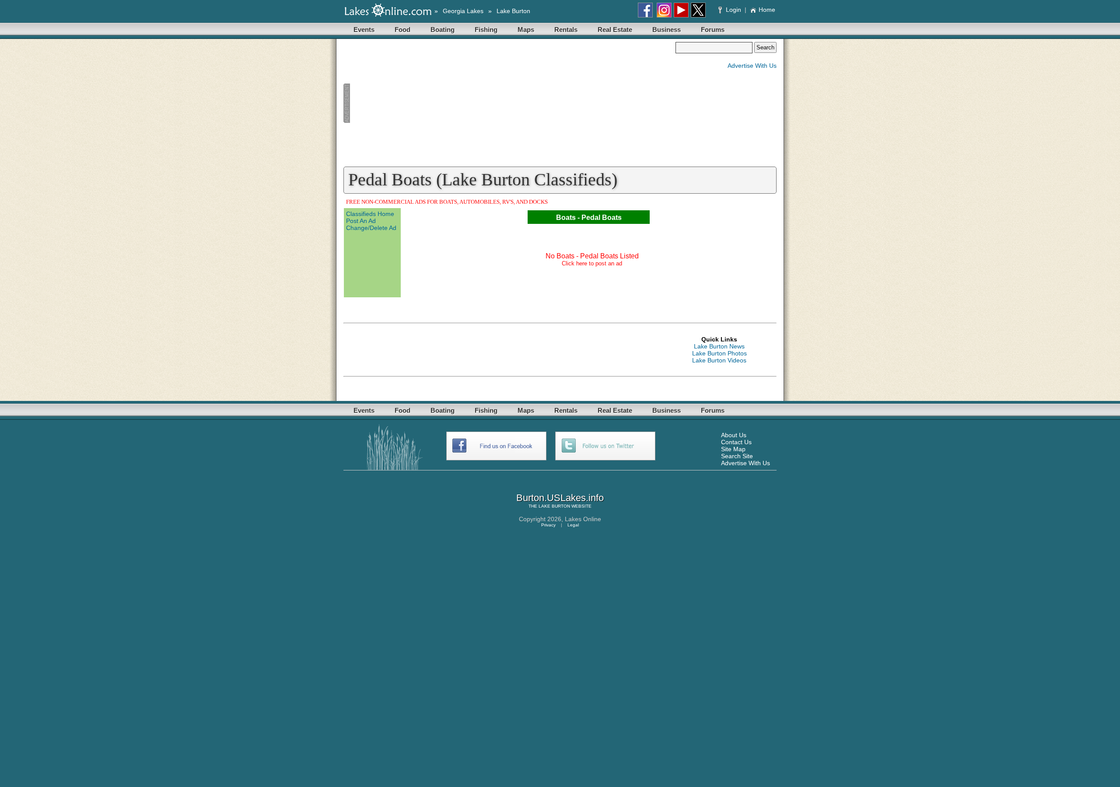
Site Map (733, 449)
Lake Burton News (719, 346)
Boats (566, 217)
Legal (573, 524)
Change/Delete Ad (371, 227)
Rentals (566, 29)
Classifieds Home (370, 213)
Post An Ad (361, 220)
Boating (442, 29)
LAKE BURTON (554, 506)
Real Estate (615, 29)
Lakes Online (583, 518)
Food (402, 29)
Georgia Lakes (463, 10)
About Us (733, 435)
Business (666, 29)
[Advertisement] (509, 103)
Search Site (737, 456)
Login (733, 9)
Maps (526, 29)
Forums (712, 29)
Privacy (548, 524)
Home (767, 9)
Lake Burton (513, 10)
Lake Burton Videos (719, 360)
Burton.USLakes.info (560, 497)
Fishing (486, 29)
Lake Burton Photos (719, 353)
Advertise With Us (752, 65)
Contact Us (736, 442)
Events (364, 29)
